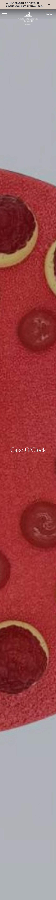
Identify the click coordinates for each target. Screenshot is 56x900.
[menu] (4, 14)
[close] (49, 5)
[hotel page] (28, 14)
